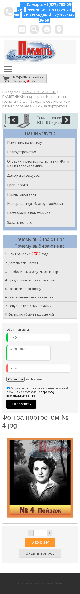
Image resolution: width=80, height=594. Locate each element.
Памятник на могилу (24, 142)
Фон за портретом (51, 106)
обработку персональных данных (30, 393)
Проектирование (21, 194)
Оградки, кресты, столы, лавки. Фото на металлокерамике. (38, 163)
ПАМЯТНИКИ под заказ (22, 96)
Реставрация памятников (29, 213)
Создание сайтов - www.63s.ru (40, 583)
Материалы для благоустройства (35, 203)
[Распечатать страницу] (46, 29)
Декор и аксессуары (23, 175)
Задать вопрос (19, 222)
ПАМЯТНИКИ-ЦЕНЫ (39, 92)
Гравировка (17, 184)
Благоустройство (21, 152)
